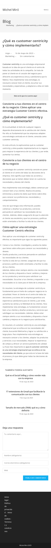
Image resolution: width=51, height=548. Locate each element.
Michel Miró (11, 10)
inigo (7, 53)
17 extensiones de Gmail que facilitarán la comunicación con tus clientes (25, 393)
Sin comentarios (27, 56)
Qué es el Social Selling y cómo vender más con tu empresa (25, 377)
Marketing (9, 56)
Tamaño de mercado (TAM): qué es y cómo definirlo (25, 409)
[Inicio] (3, 25)
